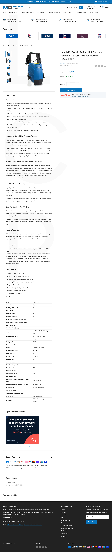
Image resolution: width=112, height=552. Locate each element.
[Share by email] (105, 65)
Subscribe (91, 522)
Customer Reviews (66, 525)
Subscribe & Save (102, 1)
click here (30, 447)
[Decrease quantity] (68, 84)
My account (90, 8)
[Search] (81, 7)
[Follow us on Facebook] (37, 547)
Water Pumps (67, 12)
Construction (13, 12)
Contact (63, 536)
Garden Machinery (27, 12)
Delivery (63, 509)
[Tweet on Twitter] (102, 65)
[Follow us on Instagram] (43, 547)
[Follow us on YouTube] (46, 547)
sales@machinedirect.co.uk (15, 525)
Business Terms (65, 531)
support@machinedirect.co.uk (33, 525)
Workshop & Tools (80, 12)
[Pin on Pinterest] (99, 65)
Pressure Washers (53, 12)
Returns (63, 512)
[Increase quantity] (77, 84)
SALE (4, 12)
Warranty (63, 515)
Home (4, 46)
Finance (63, 523)
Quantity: (62, 84)
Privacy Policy (65, 533)
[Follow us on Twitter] (40, 547)
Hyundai (62, 63)
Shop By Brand (94, 12)
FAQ (62, 517)
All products (11, 46)
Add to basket (71, 90)
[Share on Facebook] (96, 65)
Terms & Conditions (67, 528)
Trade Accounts (65, 520)
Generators (40, 12)
